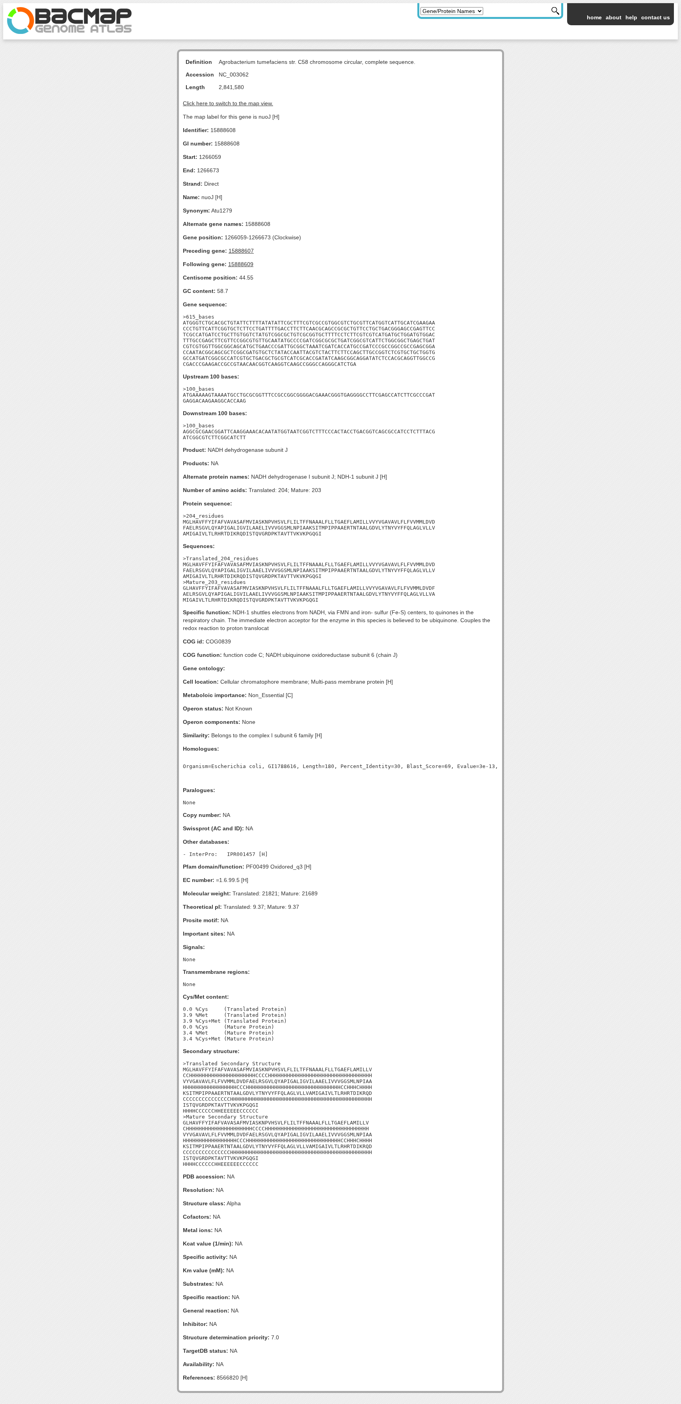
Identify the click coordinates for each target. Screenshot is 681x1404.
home (594, 17)
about (613, 17)
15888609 (240, 264)
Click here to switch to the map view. (228, 103)
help (631, 17)
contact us (655, 17)
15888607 (241, 251)
